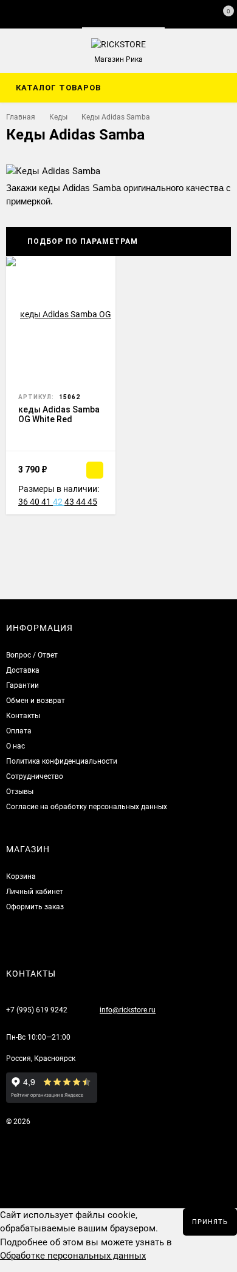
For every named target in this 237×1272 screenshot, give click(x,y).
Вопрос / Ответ (32, 655)
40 (35, 501)
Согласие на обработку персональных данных (86, 807)
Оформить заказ (35, 907)
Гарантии (22, 685)
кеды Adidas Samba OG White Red (59, 414)
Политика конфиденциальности (61, 761)
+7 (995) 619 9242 (36, 1010)
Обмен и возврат (35, 700)
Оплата (19, 731)
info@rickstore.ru (128, 1010)
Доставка (23, 670)
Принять (210, 1222)
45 (92, 501)
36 (24, 501)
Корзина (21, 876)
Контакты (23, 716)
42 (58, 501)
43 (70, 501)
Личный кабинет (34, 891)
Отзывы (19, 791)
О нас (15, 746)
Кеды (58, 117)
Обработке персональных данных (73, 1255)
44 (82, 501)
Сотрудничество (34, 776)
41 (47, 501)
